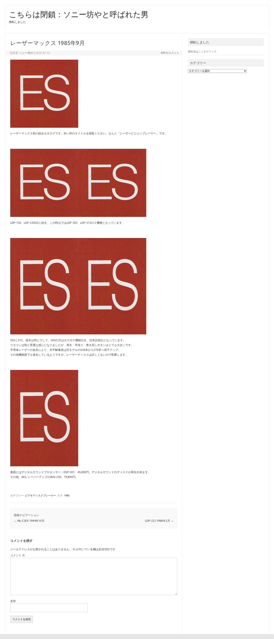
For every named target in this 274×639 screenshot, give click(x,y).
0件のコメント (170, 52)
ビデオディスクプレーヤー (40, 495)
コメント (17, 555)
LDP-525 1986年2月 (159, 520)
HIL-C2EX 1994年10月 (29, 520)
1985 (67, 495)
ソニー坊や (26, 52)
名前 (13, 601)
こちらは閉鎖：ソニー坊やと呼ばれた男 (78, 14)
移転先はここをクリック (202, 51)
